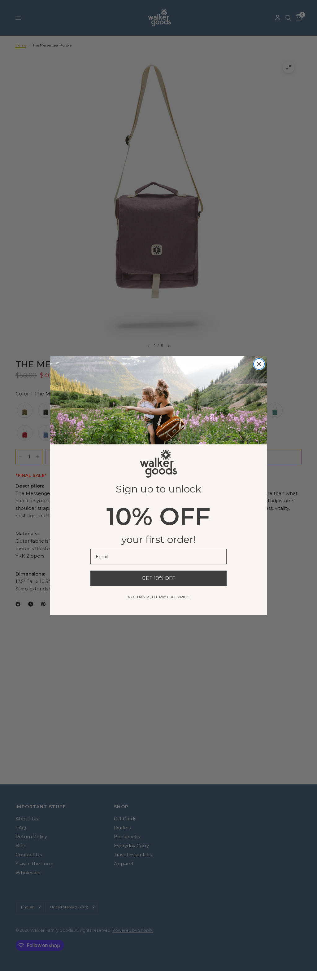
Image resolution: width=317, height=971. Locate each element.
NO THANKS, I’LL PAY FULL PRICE (158, 596)
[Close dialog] (259, 364)
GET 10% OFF (158, 578)
